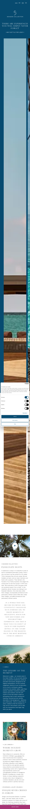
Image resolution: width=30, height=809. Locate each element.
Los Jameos (18, 756)
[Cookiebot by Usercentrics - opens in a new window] (22, 383)
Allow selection (15, 420)
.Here (11, 676)
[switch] (27, 401)
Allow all (15, 416)
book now (15, 807)
